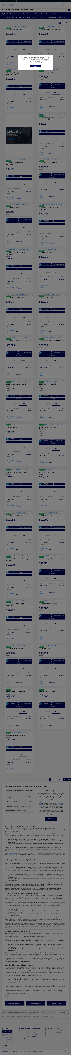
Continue (36, 66)
